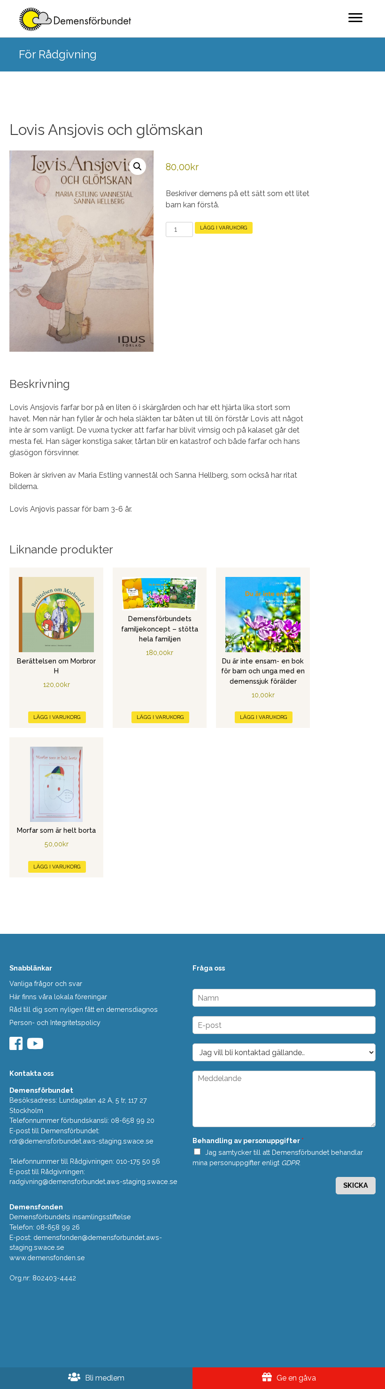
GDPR (290, 1163)
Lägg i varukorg (223, 227)
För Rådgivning (58, 54)
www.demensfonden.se (47, 1258)
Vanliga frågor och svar (45, 983)
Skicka (355, 1185)
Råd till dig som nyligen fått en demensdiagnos (83, 1009)
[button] (137, 166)
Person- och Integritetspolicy (54, 1022)
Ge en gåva (295, 1377)
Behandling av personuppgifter (248, 1140)
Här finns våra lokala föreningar (58, 997)
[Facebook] (17, 1046)
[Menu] (355, 17)
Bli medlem (103, 1377)
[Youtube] (36, 1046)
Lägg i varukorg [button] (57, 717)
